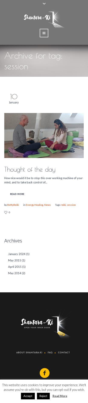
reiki (63, 204)
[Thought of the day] (44, 135)
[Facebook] (45, 373)
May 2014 (14, 273)
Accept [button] (27, 396)
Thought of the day (29, 169)
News (47, 204)
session (71, 204)
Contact (64, 353)
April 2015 (15, 266)
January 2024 (16, 254)
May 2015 (14, 260)
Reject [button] (43, 396)
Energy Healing (34, 204)
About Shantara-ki (29, 353)
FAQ (50, 353)
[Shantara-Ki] (44, 324)
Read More (17, 194)
